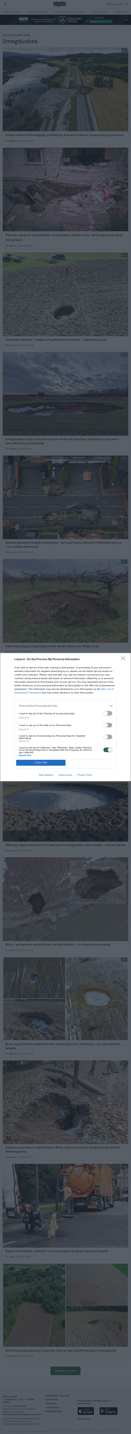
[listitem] (65, 706)
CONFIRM (41, 762)
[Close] (124, 659)
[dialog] (65, 717)
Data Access (65, 774)
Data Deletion (46, 774)
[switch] (107, 713)
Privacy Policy (84, 774)
